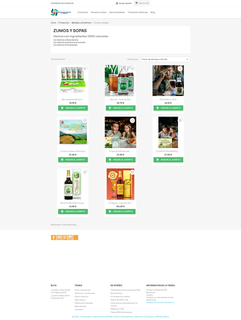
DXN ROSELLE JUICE (168, 99)
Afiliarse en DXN (117, 309)
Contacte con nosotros (62, 3)
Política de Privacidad (84, 303)
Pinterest (64, 237)
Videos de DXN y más (119, 300)
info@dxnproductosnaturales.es (160, 302)
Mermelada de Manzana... (73, 99)
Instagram (70, 237)
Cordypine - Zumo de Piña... (120, 203)
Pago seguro (80, 300)
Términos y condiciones (85, 293)
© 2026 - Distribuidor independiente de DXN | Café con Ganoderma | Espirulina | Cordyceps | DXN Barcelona (120, 316)
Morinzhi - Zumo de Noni (120, 99)
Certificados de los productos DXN (125, 290)
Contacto (79, 309)
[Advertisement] (120, 264)
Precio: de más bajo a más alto (165, 59)
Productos (83, 12)
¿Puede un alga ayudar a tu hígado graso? (60, 291)
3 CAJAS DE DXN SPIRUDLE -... (168, 151)
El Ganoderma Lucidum (120, 296)
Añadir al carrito (73, 108)
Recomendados (117, 12)
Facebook (53, 237)
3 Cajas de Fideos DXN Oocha (72, 151)
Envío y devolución (83, 290)
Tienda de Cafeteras (138, 12)
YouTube (59, 237)
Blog (153, 12)
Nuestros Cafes (99, 12)
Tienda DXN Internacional (121, 312)
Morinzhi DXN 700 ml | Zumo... (72, 203)
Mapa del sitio (80, 306)
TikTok (75, 237)
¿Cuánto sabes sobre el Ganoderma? (60, 296)
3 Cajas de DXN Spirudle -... (120, 151)
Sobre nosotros (81, 296)
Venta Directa (116, 293)
